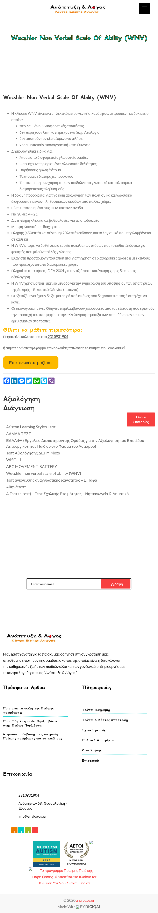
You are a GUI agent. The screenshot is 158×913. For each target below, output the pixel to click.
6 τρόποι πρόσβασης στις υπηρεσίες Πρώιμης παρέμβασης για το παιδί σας (32, 736)
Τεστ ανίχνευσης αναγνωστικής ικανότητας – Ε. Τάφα (51, 480)
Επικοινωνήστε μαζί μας (30, 362)
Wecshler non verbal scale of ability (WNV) (43, 473)
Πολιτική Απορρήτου (98, 740)
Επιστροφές (90, 760)
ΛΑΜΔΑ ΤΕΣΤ (18, 433)
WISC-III (13, 459)
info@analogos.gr (32, 816)
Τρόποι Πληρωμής (96, 710)
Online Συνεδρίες (141, 419)
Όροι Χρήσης (91, 750)
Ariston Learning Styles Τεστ (31, 426)
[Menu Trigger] (144, 8)
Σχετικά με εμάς (93, 730)
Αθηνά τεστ (16, 486)
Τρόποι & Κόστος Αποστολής (105, 720)
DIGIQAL (93, 906)
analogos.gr (85, 900)
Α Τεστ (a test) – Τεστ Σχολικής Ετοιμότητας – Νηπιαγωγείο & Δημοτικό (67, 493)
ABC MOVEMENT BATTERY (31, 466)
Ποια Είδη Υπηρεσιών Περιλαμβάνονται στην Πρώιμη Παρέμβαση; (32, 723)
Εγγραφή (115, 584)
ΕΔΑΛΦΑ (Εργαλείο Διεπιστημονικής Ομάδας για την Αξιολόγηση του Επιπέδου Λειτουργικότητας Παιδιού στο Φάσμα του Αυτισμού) (75, 443)
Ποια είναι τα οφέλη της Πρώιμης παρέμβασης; (28, 710)
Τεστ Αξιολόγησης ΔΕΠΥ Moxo (33, 453)
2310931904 (29, 795)
